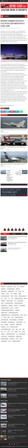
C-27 (9, 298)
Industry (6, 108)
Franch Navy (18, 336)
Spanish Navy (22, 334)
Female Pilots (4, 312)
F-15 (2, 298)
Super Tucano (19, 322)
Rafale (19, 293)
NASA (17, 338)
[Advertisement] (14, 11)
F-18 (11, 293)
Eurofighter (11, 291)
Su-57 (10, 341)
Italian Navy (20, 300)
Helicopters (3, 291)
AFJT (17, 329)
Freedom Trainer (4, 338)
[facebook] (20, 1)
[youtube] (24, 1)
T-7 (1, 317)
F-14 (17, 334)
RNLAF (2, 303)
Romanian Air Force (5, 315)
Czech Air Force (11, 322)
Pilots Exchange (13, 319)
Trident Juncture (16, 341)
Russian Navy (4, 341)
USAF (15, 286)
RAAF (22, 315)
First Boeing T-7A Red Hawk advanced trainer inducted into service (13, 147)
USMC (5, 298)
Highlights (9, 286)
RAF (23, 291)
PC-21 (12, 317)
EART (9, 331)
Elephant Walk (11, 336)
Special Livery (10, 300)
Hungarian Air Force (13, 312)
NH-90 (23, 331)
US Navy (2, 293)
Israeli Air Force (18, 317)
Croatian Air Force (10, 334)
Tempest (3, 334)
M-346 (19, 291)
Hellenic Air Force (18, 303)
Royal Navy (20, 319)
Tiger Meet (12, 324)
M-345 (25, 298)
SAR (2, 331)
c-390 (13, 329)
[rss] (18, 444)
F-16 (16, 291)
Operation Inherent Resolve (7, 310)
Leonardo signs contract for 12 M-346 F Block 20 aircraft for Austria (13, 165)
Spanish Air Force (18, 298)
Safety (7, 293)
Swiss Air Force (4, 319)
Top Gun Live (4, 336)
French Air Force (22, 296)
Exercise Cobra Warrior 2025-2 (14, 248)
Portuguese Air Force (5, 329)
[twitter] (22, 1)
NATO (12, 296)
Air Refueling (4, 305)
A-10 (15, 300)
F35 (18, 286)
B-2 (24, 322)
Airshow (22, 286)
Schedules (17, 310)
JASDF (8, 317)
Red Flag (16, 305)
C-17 (5, 331)
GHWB (16, 331)
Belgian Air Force (9, 303)
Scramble (3, 300)
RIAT (25, 315)
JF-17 (20, 331)
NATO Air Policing (5, 296)
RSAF (23, 329)
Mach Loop (12, 338)
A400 (5, 317)
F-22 (12, 298)
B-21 (20, 329)
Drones (6, 324)
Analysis (10, 305)
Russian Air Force (15, 315)
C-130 (2, 324)
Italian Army (22, 305)
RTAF (21, 338)
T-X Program (3, 322)
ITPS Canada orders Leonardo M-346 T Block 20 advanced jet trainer (14, 130)
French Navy (18, 324)
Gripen (15, 293)
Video (16, 296)
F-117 (12, 331)
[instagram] (25, 1)
